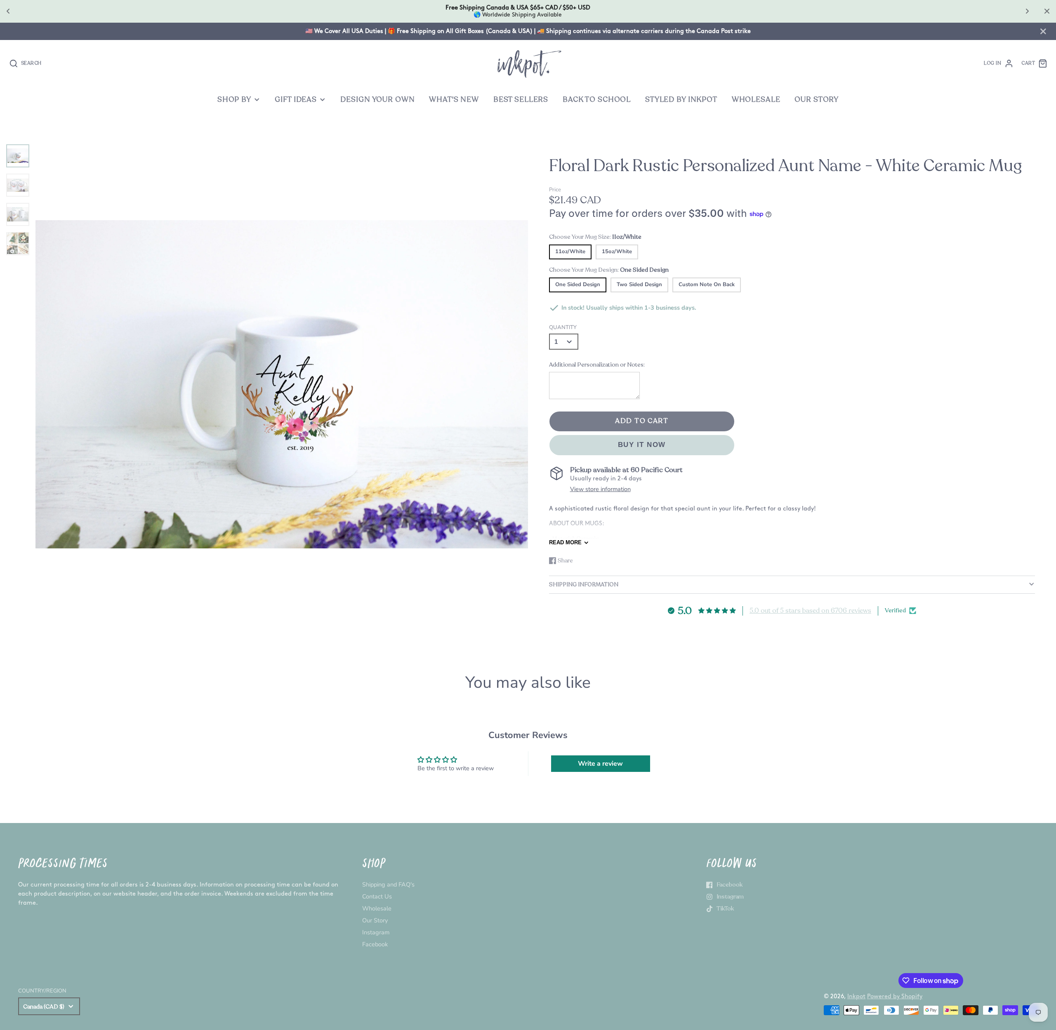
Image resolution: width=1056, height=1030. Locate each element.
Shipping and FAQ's (388, 884)
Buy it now (642, 445)
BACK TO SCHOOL (597, 99)
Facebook (375, 944)
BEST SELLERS (520, 99)
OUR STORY (816, 99)
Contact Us (377, 896)
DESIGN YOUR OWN (377, 99)
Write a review (600, 763)
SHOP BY (234, 99)
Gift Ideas (296, 99)
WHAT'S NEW (454, 99)
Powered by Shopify (894, 996)
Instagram (375, 932)
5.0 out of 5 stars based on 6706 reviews (810, 610)
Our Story (375, 920)
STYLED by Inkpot (681, 99)
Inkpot (856, 996)
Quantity (563, 327)
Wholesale (376, 908)
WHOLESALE (756, 99)
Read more (565, 542)
